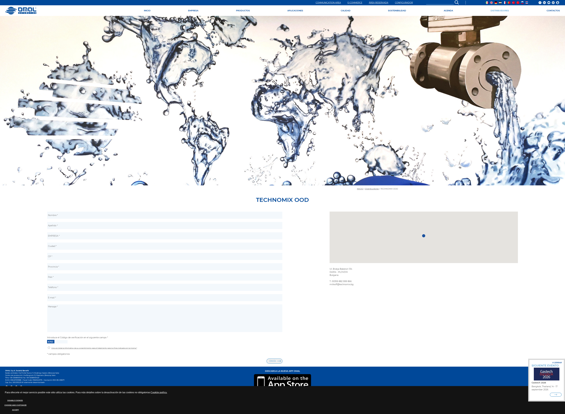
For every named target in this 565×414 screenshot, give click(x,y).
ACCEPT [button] (15, 410)
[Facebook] (540, 2)
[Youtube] (549, 2)
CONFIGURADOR (404, 2)
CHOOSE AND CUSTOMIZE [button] (15, 405)
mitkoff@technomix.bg (342, 284)
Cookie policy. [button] (159, 392)
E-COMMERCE (355, 2)
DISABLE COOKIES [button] (15, 400)
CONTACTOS (553, 10)
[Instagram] (553, 2)
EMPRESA (193, 10)
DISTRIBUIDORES (500, 10)
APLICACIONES (295, 10)
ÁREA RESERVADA (378, 2)
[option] (282, 100)
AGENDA (448, 10)
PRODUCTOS (243, 10)
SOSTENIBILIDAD (397, 10)
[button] (15, 405)
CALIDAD (345, 10)
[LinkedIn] (544, 2)
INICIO (147, 10)
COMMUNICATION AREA (328, 2)
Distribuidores (372, 189)
